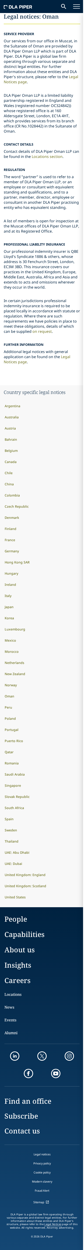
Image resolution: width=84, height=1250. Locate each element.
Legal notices (42, 1154)
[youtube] (55, 1073)
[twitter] (42, 1056)
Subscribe (21, 1116)
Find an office (27, 1101)
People (15, 919)
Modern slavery (42, 1181)
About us (19, 949)
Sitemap (38, 1202)
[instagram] (69, 1056)
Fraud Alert (42, 1191)
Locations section (47, 156)
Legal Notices (52, 1224)
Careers (17, 980)
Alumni (11, 1032)
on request (42, 331)
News (9, 1007)
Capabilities (24, 934)
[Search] (63, 6)
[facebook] (28, 1073)
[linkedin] (14, 1056)
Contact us (22, 1131)
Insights (17, 965)
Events (10, 1020)
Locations (12, 994)
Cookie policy (42, 1172)
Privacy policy (42, 1163)
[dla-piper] (18, 6)
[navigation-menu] (76, 6)
